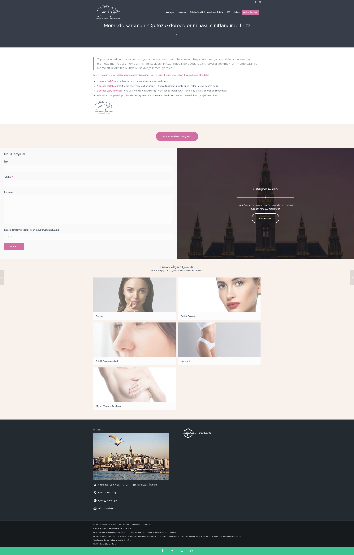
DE (260, 2)
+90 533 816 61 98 (107, 500)
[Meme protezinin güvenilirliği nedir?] (2, 277)
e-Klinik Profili (127, 540)
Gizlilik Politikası (99, 544)
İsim (7, 161)
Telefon (8, 177)
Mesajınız (8, 192)
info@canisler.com (107, 508)
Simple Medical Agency (112, 540)
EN (256, 2)
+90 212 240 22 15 (107, 492)
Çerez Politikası (111, 544)
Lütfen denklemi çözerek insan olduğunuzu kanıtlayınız (32, 230)
